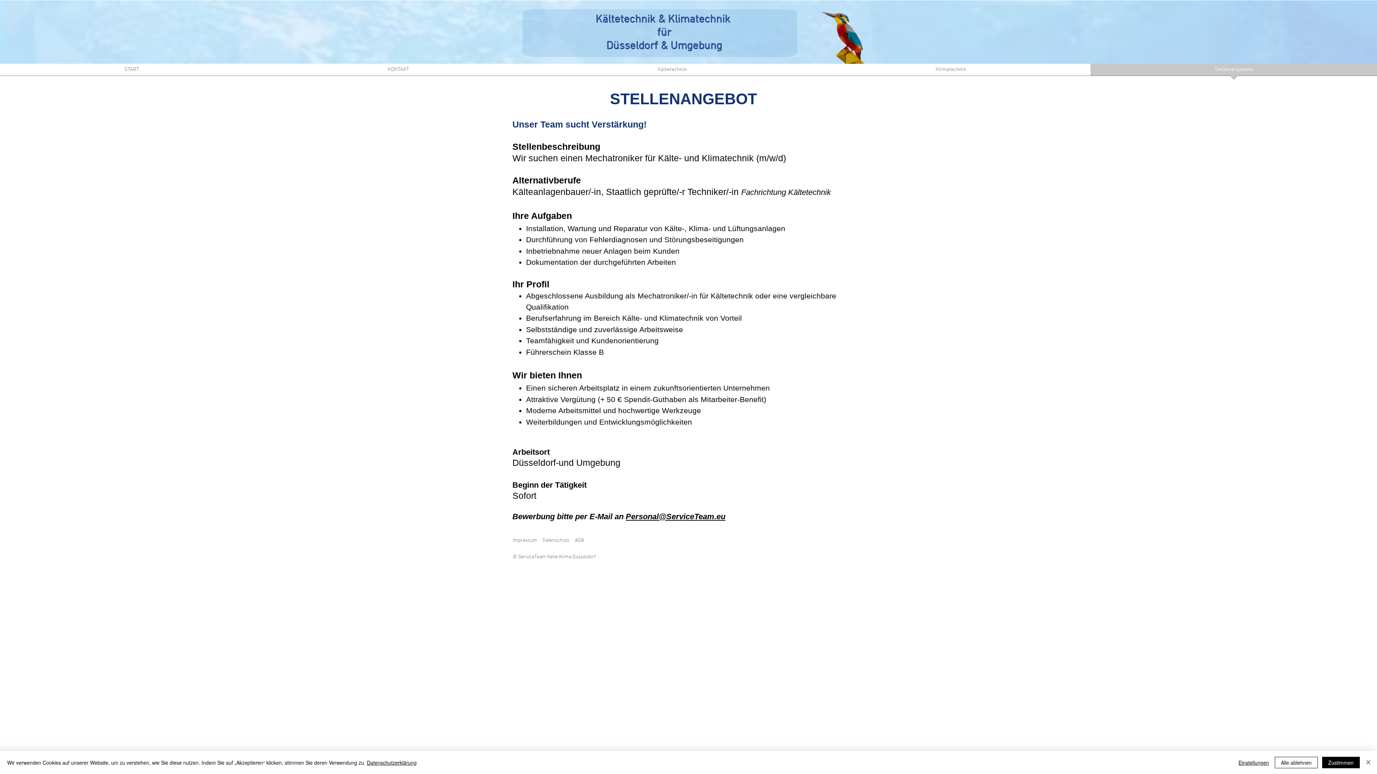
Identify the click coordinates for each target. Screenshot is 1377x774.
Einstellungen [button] (1254, 762)
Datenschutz (556, 541)
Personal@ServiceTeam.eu (675, 516)
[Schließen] (1368, 762)
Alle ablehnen (1296, 762)
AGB (579, 541)
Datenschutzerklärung (392, 762)
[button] (672, 72)
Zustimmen (1341, 762)
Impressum (525, 541)
